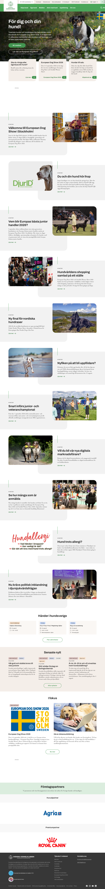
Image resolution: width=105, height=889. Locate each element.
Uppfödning (64, 8)
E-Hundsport (66, 2)
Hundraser (38, 2)
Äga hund (33, 8)
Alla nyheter (52, 685)
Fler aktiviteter (52, 640)
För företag (57, 877)
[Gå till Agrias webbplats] (52, 813)
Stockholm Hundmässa (60, 872)
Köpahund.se (57, 868)
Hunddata (56, 863)
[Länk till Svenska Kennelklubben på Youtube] (92, 886)
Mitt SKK (56, 859)
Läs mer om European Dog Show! (25, 51)
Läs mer (11, 147)
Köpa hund (24, 8)
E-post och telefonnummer (84, 859)
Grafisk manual (12, 886)
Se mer (52, 752)
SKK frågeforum (81, 862)
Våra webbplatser (56, 2)
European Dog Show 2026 (61, 875)
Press (75, 886)
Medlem (42, 8)
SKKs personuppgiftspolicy (39, 886)
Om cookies (69, 886)
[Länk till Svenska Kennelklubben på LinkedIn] (95, 886)
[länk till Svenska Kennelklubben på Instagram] (89, 886)
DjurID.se (56, 870)
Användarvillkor (51, 886)
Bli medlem (17, 45)
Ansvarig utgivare (60, 886)
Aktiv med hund (52, 8)
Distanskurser (46, 2)
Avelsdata (56, 866)
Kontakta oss (84, 2)
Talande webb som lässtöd (24, 886)
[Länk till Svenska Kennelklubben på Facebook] (86, 886)
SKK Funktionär (75, 2)
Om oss (72, 8)
